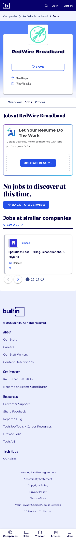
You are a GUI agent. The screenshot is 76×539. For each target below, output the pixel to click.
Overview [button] (15, 102)
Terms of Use (38, 498)
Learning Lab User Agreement (38, 472)
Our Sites (9, 459)
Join (55, 6)
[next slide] (18, 279)
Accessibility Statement (38, 478)
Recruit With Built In (18, 379)
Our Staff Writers (15, 354)
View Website (23, 83)
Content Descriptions (18, 362)
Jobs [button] (28, 102)
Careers (8, 347)
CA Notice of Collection (38, 511)
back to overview (28, 205)
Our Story (10, 339)
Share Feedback (14, 411)
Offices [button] (40, 102)
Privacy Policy (38, 491)
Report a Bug (12, 419)
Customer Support (16, 404)
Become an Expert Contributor (25, 387)
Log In (68, 6)
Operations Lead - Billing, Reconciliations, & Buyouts (37, 254)
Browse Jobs (12, 434)
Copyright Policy (38, 485)
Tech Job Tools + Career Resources (27, 426)
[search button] (46, 6)
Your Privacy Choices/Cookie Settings (38, 504)
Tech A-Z (9, 441)
